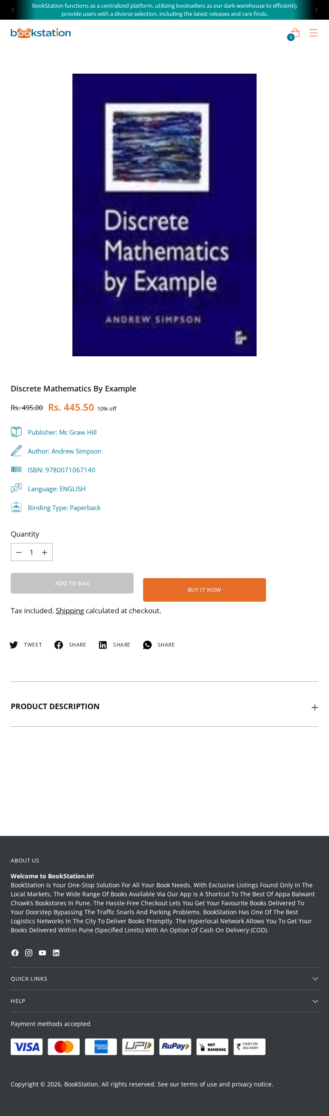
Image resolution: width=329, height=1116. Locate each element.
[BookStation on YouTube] (43, 954)
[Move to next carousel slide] (311, 806)
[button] (23, 994)
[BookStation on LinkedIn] (57, 954)
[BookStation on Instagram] (29, 954)
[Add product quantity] (19, 552)
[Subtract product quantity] (44, 552)
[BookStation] (41, 32)
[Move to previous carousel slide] (291, 806)
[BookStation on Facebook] (16, 954)
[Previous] (12, 10)
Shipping (70, 610)
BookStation (81, 1084)
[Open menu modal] (314, 33)
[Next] (316, 10)
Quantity (25, 534)
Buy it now (204, 590)
